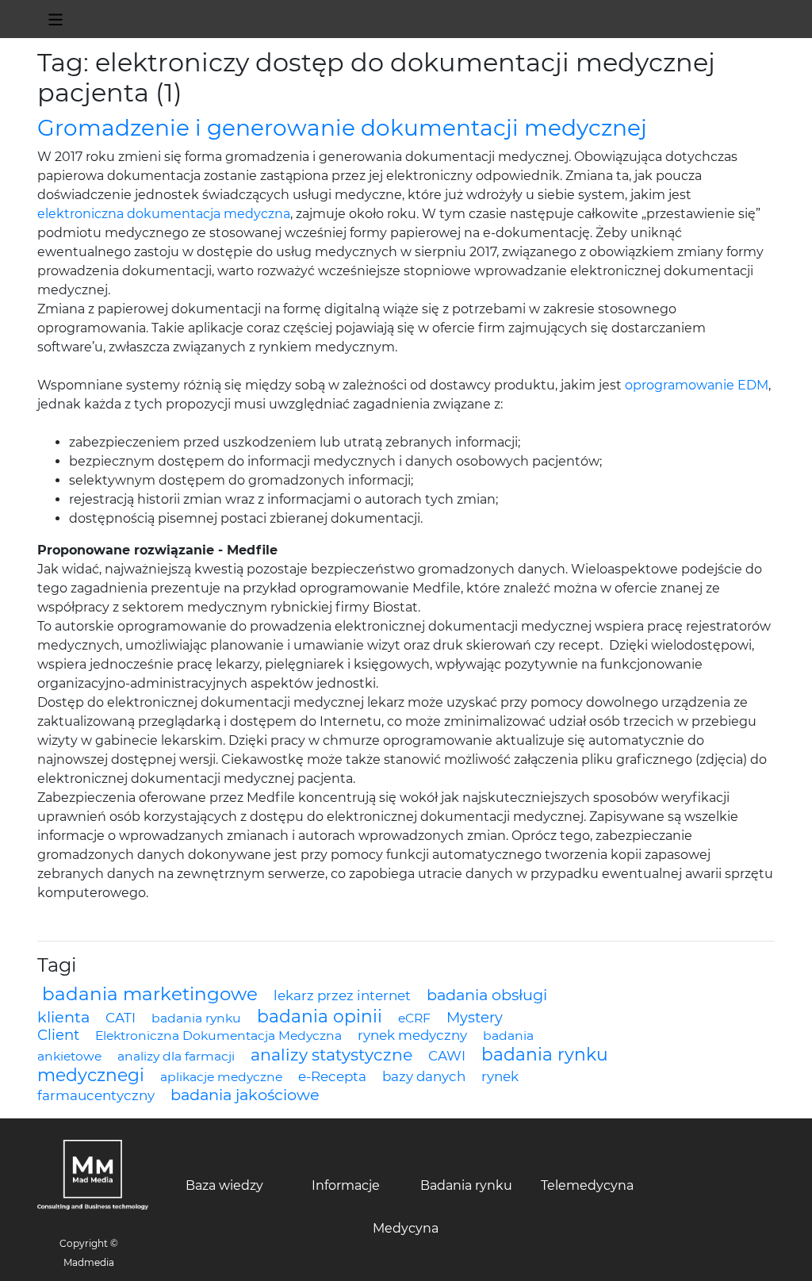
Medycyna (406, 1228)
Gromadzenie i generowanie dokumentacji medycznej (342, 127)
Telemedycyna (587, 1185)
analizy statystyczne (331, 1054)
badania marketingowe (150, 994)
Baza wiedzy (224, 1185)
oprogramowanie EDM (696, 385)
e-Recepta (332, 1076)
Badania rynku (466, 1185)
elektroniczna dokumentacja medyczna (163, 213)
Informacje (346, 1185)
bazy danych (423, 1076)
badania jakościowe (245, 1094)
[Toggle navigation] (55, 19)
